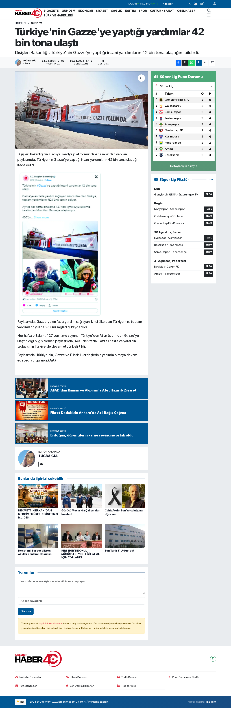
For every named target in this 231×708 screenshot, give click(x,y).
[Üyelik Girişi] (213, 4)
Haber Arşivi (129, 686)
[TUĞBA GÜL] (26, 458)
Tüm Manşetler (28, 686)
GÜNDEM (68, 10)
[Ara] (209, 10)
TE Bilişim (211, 701)
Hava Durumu (78, 677)
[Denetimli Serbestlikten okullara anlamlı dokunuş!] (38, 536)
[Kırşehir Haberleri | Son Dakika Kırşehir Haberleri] (28, 13)
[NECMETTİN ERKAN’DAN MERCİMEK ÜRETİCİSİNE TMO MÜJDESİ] (38, 496)
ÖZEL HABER (186, 10)
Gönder (26, 611)
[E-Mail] (41, 464)
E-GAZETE (51, 10)
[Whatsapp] (213, 659)
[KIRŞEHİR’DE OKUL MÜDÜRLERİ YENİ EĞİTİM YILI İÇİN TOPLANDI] (81, 536)
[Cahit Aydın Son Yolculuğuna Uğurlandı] (125, 496)
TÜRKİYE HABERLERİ (58, 15)
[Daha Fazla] (199, 63)
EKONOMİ (85, 10)
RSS (22, 701)
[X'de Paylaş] (185, 63)
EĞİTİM (130, 10)
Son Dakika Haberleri (82, 686)
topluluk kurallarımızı (51, 623)
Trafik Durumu (129, 677)
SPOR (143, 10)
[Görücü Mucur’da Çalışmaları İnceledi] (81, 496)
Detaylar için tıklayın (183, 166)
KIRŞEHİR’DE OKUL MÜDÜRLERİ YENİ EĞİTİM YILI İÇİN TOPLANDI (81, 554)
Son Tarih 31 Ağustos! (119, 550)
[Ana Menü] (209, 15)
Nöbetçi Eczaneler (30, 677)
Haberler (20, 23)
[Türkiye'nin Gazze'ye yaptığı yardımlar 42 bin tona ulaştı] (81, 110)
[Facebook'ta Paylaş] (178, 63)
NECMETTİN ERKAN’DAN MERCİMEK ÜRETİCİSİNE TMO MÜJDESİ (38, 514)
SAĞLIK (116, 10)
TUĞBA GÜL (48, 456)
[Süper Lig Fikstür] (211, 179)
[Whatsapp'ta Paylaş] (191, 63)
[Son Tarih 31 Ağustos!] (125, 536)
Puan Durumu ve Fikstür (185, 677)
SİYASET (102, 10)
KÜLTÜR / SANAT (162, 10)
